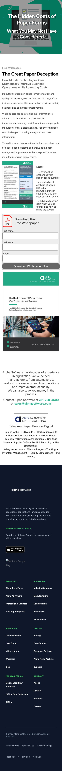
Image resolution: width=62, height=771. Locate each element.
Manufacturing (41, 596)
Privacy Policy (12, 745)
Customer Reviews (43, 651)
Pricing (37, 635)
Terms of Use (28, 745)
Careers (37, 706)
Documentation (13, 635)
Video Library (12, 651)
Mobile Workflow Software (14, 685)
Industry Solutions (43, 588)
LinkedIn (26, 756)
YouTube (37, 756)
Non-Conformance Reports (22, 435)
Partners (38, 698)
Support (38, 667)
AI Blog (9, 702)
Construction (40, 603)
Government (40, 619)
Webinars (10, 659)
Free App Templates (15, 611)
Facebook (10, 756)
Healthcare (39, 611)
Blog (8, 667)
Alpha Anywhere (14, 596)
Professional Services (16, 603)
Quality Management (42, 452)
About (37, 683)
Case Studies (40, 643)
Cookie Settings (44, 745)
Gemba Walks (11, 432)
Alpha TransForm (14, 588)
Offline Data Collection (17, 694)
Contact (37, 690)
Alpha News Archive (43, 659)
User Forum (11, 643)
